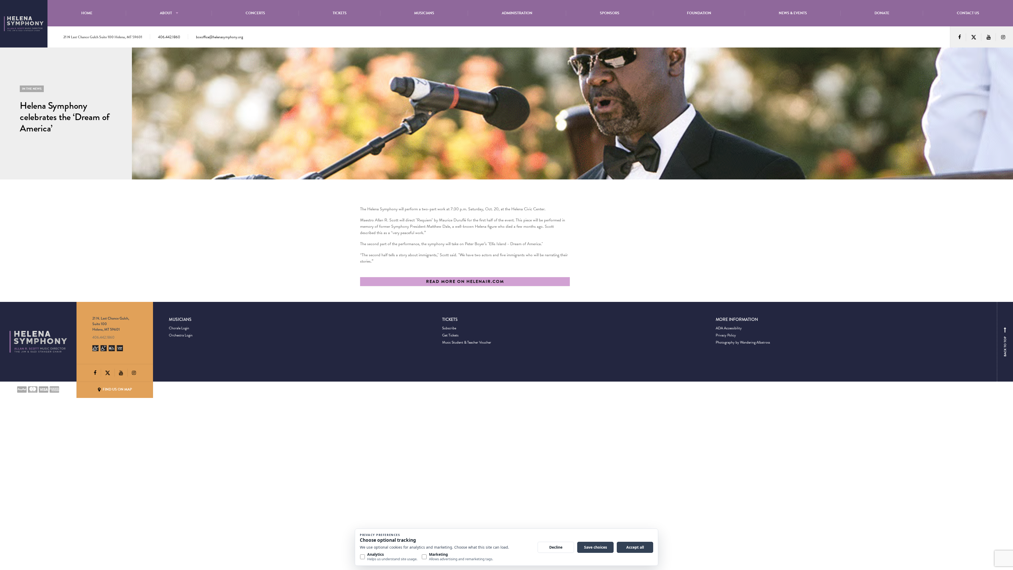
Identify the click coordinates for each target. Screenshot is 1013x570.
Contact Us (968, 13)
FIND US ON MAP (117, 389)
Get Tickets (450, 335)
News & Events (793, 13)
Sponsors (609, 13)
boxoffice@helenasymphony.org (219, 37)
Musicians (424, 13)
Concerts (255, 13)
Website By (177, 389)
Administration (517, 13)
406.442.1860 (169, 37)
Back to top (1005, 343)
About (166, 13)
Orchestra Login (181, 335)
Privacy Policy (726, 335)
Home (86, 13)
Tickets (340, 13)
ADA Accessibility (729, 328)
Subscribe (449, 328)
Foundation (699, 13)
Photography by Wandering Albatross (743, 342)
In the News (32, 88)
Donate (882, 13)
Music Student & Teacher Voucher (466, 342)
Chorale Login (179, 328)
